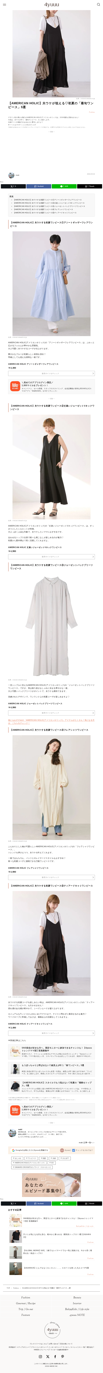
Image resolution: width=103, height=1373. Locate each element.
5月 (52, 1163)
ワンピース (32, 1158)
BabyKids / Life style (77, 1309)
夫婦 (54, 1158)
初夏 (44, 1158)
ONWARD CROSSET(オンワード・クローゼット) (33, 1167)
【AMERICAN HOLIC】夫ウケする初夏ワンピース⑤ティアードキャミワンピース (44, 213)
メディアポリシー (23, 1347)
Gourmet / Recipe (26, 1303)
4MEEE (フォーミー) (41, 1350)
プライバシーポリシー (39, 1347)
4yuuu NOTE (77, 1315)
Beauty (77, 1298)
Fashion (25, 1298)
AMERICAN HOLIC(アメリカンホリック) (29, 1163)
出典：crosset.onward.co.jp (85, 98)
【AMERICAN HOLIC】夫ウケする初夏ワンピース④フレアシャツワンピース (43, 209)
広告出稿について (66, 1344)
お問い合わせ (53, 1344)
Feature (25, 1315)
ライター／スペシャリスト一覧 (74, 1347)
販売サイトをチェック (50, 373)
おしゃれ (18, 1158)
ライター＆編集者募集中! (59, 1350)
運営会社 (90, 1347)
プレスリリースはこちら (38, 1344)
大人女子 (65, 1158)
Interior (77, 1303)
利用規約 (12, 1347)
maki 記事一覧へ (86, 1143)
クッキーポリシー (54, 1347)
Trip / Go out (25, 1309)
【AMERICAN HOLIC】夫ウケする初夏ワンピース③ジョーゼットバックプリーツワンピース (49, 206)
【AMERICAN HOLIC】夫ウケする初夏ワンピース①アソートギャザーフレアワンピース (47, 200)
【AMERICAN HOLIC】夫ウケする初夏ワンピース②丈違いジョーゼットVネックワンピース (49, 203)
